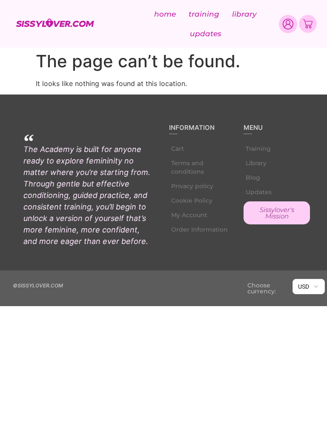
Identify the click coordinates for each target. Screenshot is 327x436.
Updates (205, 33)
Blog (253, 177)
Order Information (199, 229)
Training (204, 14)
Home (165, 14)
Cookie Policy (191, 200)
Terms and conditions (187, 167)
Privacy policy (192, 186)
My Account (189, 215)
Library (244, 14)
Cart (177, 148)
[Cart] (308, 24)
